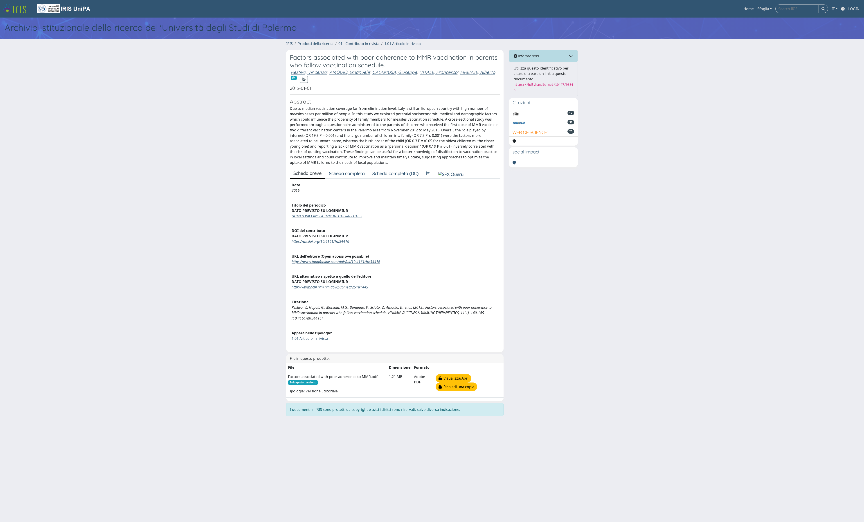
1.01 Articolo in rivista (402, 43)
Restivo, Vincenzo (309, 72)
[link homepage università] (64, 8)
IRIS (289, 43)
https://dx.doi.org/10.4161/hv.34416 (320, 241)
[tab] (428, 173)
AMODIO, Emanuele (349, 72)
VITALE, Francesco (438, 72)
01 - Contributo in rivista (358, 43)
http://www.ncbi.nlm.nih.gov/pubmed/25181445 (330, 287)
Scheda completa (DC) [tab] (395, 173)
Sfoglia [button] (763, 8)
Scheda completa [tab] (347, 173)
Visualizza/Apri (455, 378)
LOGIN (854, 8)
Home (748, 8)
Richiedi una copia (458, 386)
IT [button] (833, 8)
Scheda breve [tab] (307, 173)
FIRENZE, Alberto (477, 72)
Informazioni (528, 56)
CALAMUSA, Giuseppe (394, 72)
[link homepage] (16, 8)
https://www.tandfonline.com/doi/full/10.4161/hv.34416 (336, 261)
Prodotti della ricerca (315, 43)
